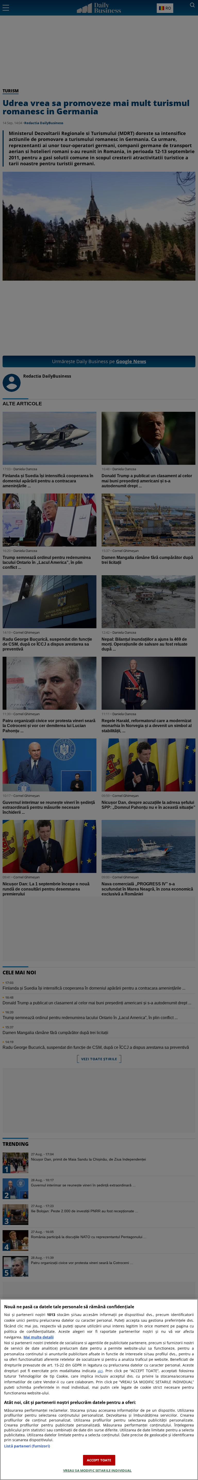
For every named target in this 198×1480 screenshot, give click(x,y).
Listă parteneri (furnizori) (27, 1446)
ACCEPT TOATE (99, 1460)
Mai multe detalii (38, 1337)
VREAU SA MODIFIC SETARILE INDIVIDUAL (97, 1470)
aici (100, 1371)
